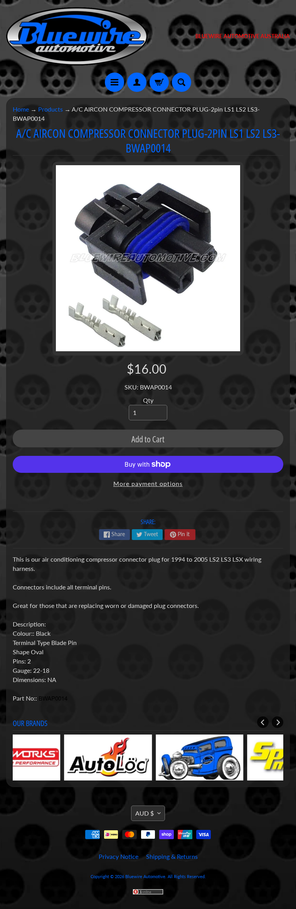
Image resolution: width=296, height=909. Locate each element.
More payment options (148, 483)
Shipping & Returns (172, 856)
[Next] (277, 722)
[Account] (136, 82)
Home (21, 109)
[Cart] (159, 82)
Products (50, 109)
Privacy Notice (118, 856)
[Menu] (114, 82)
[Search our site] (181, 82)
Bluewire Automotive (145, 876)
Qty (148, 400)
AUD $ (144, 813)
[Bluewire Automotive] (77, 36)
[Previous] (263, 722)
